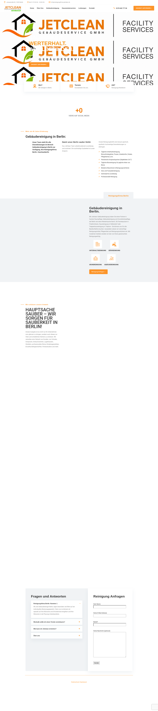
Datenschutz (75, 682)
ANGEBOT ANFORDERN (143, 8)
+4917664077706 (20, 389)
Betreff (95, 622)
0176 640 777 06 (121, 8)
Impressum (83, 682)
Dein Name (96, 604)
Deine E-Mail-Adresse (100, 613)
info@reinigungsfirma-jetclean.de (60, 2)
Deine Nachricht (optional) (101, 631)
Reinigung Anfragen (98, 271)
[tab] (118, 196)
